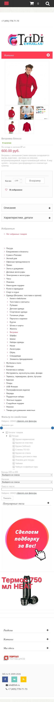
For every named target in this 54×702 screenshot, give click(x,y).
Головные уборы (17, 315)
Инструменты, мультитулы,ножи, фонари (24, 373)
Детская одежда (17, 309)
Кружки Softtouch (22, 446)
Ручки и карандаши (14, 289)
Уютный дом (11, 258)
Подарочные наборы (15, 397)
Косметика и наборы (15, 370)
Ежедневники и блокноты (17, 252)
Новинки (10, 407)
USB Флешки (12, 387)
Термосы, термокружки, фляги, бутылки (23, 376)
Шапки (12, 339)
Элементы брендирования (21, 359)
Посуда (9, 248)
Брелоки (10, 380)
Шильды (10, 366)
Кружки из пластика (24, 443)
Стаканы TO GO (22, 450)
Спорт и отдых (12, 292)
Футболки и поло (13, 363)
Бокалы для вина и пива (26, 456)
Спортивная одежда (18, 312)
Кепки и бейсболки (18, 298)
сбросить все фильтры (27, 421)
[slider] (52, 427)
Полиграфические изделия (18, 390)
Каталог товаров (15, 432)
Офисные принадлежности (18, 262)
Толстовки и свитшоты (19, 302)
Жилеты (13, 329)
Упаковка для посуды (24, 460)
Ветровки (14, 332)
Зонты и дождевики (14, 268)
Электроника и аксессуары (18, 275)
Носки (12, 346)
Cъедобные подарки (15, 403)
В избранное (16, 190)
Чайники (19, 463)
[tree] (27, 450)
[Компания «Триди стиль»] (27, 39)
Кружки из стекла (23, 453)
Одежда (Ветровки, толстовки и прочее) (23, 295)
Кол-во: (8, 181)
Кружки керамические (24, 439)
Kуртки (13, 322)
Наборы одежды (17, 342)
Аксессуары (15, 349)
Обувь (12, 352)
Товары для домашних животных (20, 410)
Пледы (9, 383)
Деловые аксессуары (15, 272)
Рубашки (13, 305)
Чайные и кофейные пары (26, 467)
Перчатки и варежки (18, 319)
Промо (9, 265)
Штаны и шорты (16, 325)
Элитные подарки (14, 400)
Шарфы (13, 335)
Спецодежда (15, 356)
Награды (10, 393)
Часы (8, 279)
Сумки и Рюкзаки (13, 255)
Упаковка (10, 282)
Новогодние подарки (15, 285)
